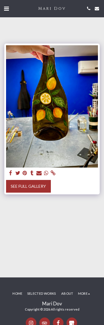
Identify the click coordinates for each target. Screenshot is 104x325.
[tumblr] (32, 173)
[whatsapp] (46, 173)
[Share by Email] (39, 173)
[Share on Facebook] (10, 173)
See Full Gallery (28, 186)
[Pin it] (24, 173)
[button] (6, 8)
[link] (53, 173)
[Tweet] (18, 173)
